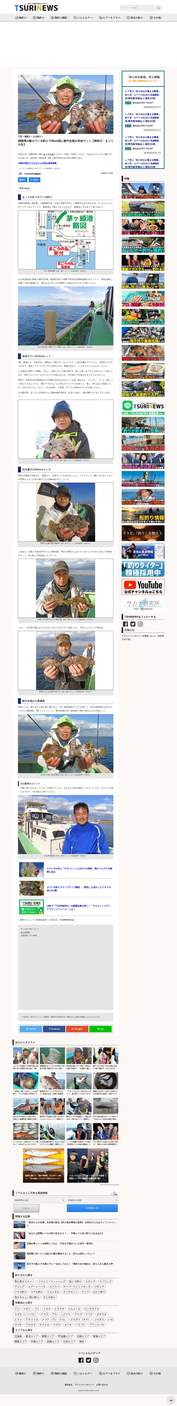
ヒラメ (18, 1319)
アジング (19, 1286)
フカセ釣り (21, 1291)
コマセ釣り (37, 1291)
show (27, 188)
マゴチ (18, 1324)
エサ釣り (34, 179)
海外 (81, 1341)
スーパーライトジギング (76, 1286)
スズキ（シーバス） (26, 1314)
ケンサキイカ (91, 1308)
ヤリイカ (44, 1324)
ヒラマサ (59, 1308)
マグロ (57, 1324)
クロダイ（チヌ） (80, 1319)
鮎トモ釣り (75, 1281)
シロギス (99, 1319)
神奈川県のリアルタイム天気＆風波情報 (38, 163)
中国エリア (37, 1341)
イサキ (47, 1308)
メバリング (105, 1281)
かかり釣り (99, 1291)
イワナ (89, 1314)
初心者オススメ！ (24, 1281)
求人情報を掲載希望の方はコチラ (143, 81)
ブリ (36, 1308)
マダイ (27, 1308)
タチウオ (102, 1314)
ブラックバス (96, 1324)
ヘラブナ (80, 1324)
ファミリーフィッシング (52, 1281)
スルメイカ (74, 1308)
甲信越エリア (65, 1336)
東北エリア (32, 1336)
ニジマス (66, 1314)
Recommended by (106, 1184)
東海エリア (99, 1336)
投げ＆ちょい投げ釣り (27, 1297)
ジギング (99, 1286)
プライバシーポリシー (84, 1385)
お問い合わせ (102, 1385)
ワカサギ (31, 1324)
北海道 (18, 1336)
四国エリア (53, 1341)
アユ (54, 1314)
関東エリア (48, 1336)
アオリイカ (32, 1319)
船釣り (22, 179)
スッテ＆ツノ (70, 1291)
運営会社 (68, 1385)
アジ (17, 1308)
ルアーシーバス (37, 1286)
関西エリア (21, 1341)
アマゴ (78, 1314)
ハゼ (110, 1319)
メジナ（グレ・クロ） (54, 1319)
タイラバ (54, 1286)
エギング (90, 1281)
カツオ (68, 1324)
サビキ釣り (49, 1297)
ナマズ (44, 1314)
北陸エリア (83, 1336)
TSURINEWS (86, 1390)
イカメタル (53, 1291)
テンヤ (85, 1291)
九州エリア (69, 1341)
